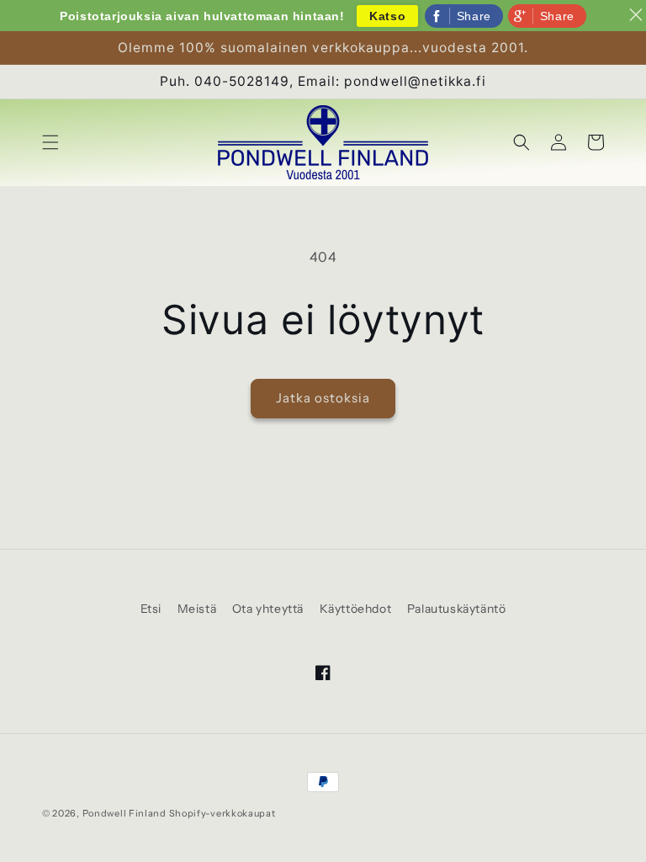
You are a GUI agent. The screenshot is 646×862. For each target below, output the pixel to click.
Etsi (151, 608)
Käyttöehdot (356, 608)
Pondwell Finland (124, 813)
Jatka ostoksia (323, 398)
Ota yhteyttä (268, 608)
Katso (387, 16)
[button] (50, 142)
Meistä (197, 608)
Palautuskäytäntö (456, 608)
